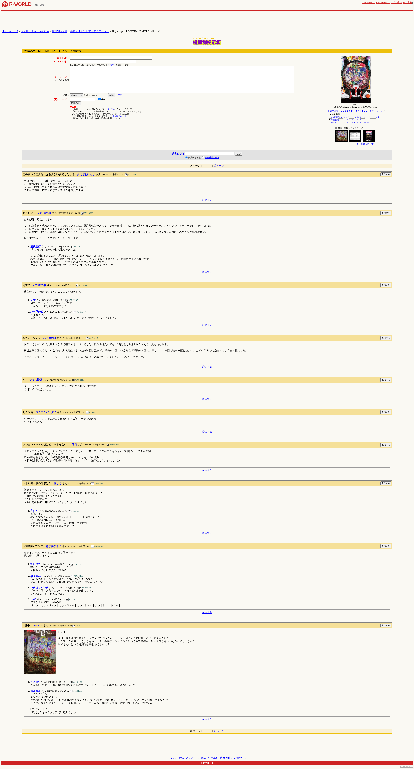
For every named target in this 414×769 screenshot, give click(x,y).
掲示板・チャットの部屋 (35, 31)
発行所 (111, 109)
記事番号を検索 (212, 157)
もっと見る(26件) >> (366, 144)
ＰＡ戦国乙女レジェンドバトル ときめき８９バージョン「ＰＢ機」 (356, 117)
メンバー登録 (176, 757)
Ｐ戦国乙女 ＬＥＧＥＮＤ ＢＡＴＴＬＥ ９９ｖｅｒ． (355, 111)
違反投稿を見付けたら (233, 757)
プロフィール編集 (195, 757)
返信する (207, 200)
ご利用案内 (396, 2)
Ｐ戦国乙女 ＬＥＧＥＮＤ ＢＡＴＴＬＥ (346, 120)
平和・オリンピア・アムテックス (89, 31)
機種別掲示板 (59, 31)
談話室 (111, 65)
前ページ (219, 165)
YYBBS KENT (406, 766)
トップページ (368, 2)
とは (383, 2)
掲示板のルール (119, 116)
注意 (120, 95)
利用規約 (213, 757)
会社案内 (407, 2)
